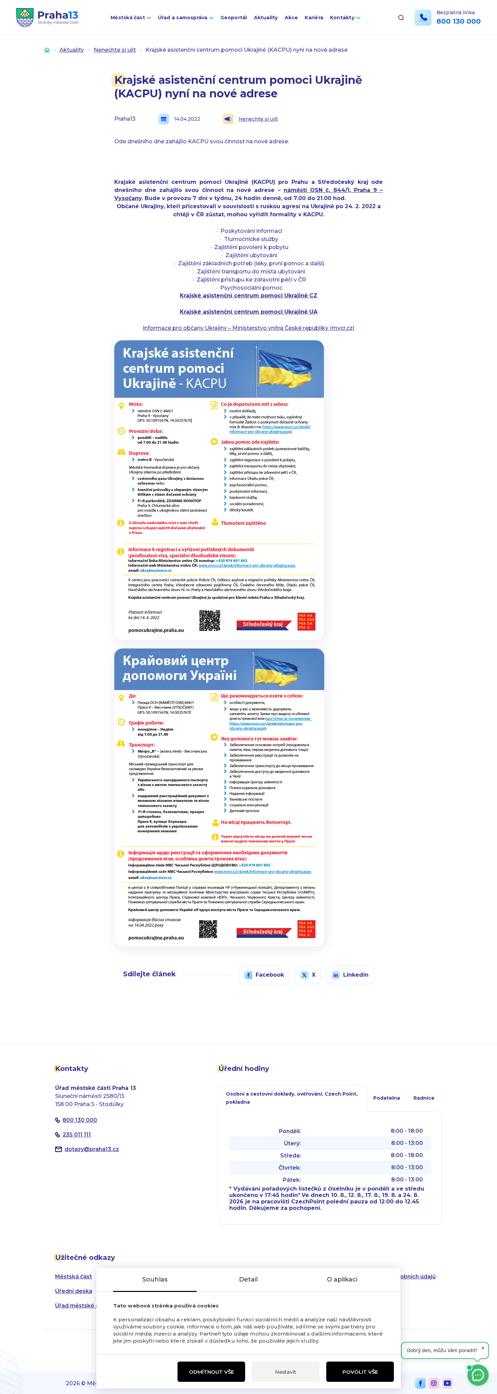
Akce (291, 18)
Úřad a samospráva (183, 18)
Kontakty (342, 18)
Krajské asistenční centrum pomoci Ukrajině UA (248, 312)
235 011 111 (77, 1134)
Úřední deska (73, 1291)
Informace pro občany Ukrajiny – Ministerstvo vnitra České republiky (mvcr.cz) (248, 328)
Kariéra (314, 18)
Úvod (47, 50)
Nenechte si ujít (115, 50)
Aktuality (266, 18)
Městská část (128, 18)
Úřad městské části (82, 1305)
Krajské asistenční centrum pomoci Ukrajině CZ (248, 295)
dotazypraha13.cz (92, 1149)
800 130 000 (458, 21)
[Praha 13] (47, 17)
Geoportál (233, 18)
